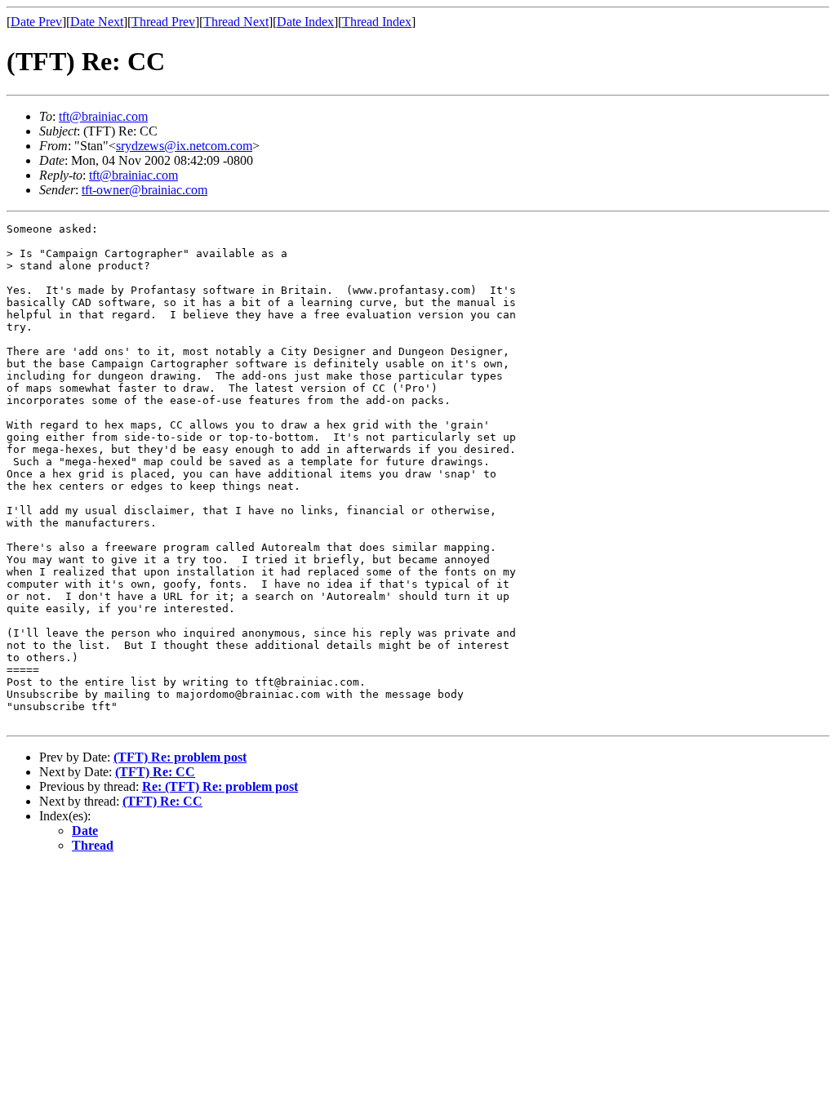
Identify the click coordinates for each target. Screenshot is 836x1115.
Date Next (96, 22)
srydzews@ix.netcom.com (184, 146)
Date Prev (36, 22)
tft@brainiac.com (103, 116)
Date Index (305, 22)
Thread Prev (163, 22)
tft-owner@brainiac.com (144, 190)
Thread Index (376, 22)
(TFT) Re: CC (155, 772)
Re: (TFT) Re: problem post (220, 786)
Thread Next (236, 22)
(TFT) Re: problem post (180, 757)
